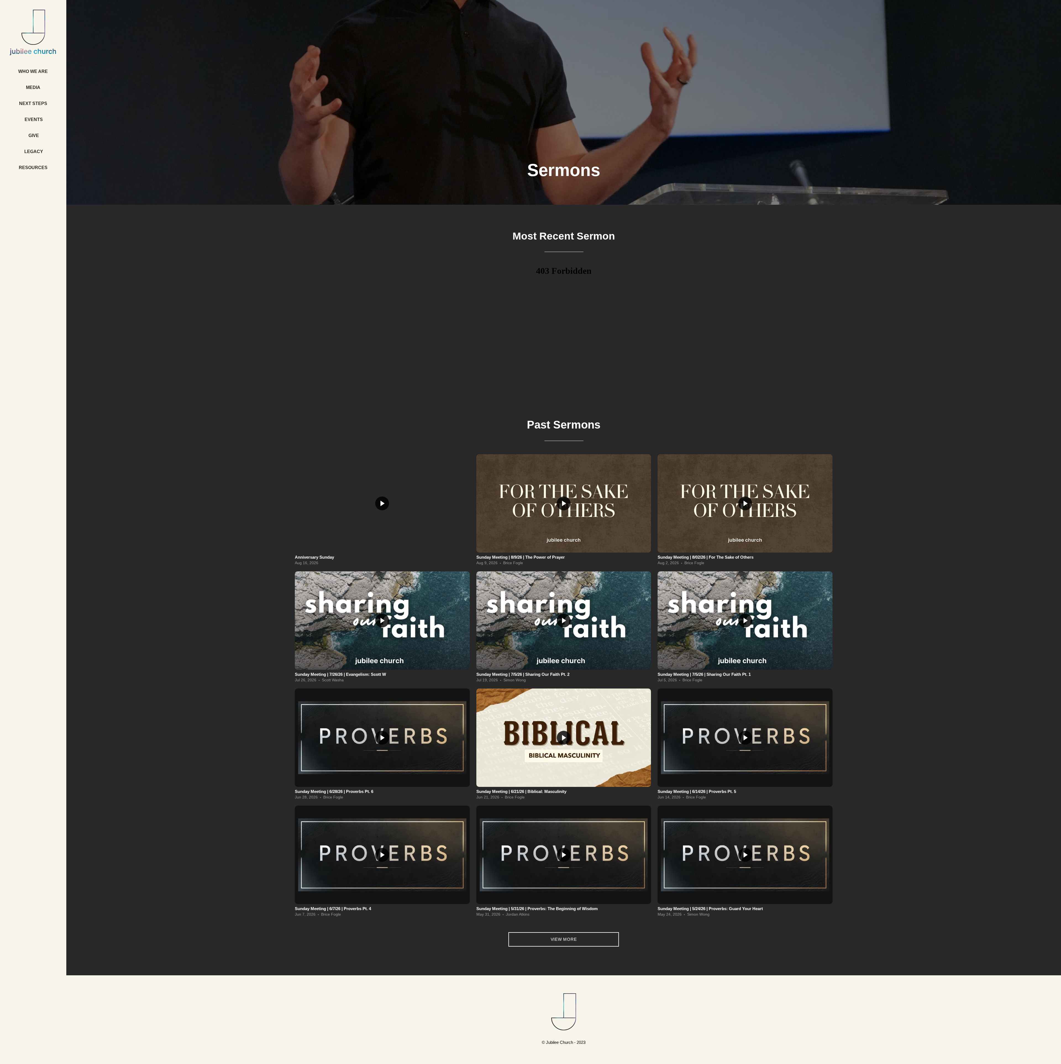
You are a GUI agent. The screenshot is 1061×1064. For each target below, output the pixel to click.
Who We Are (33, 71)
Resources (34, 167)
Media (33, 87)
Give (33, 135)
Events (34, 119)
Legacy (33, 151)
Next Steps (33, 103)
